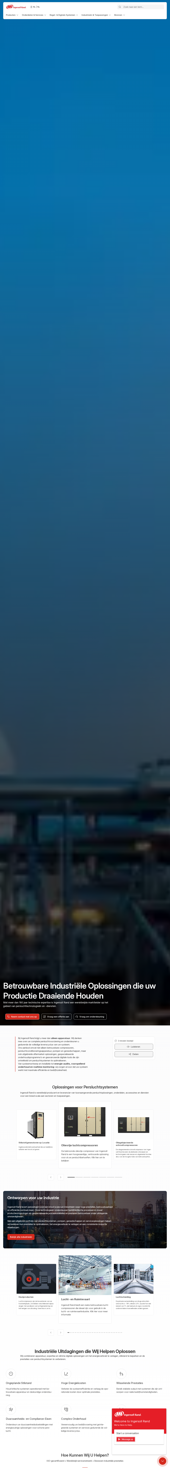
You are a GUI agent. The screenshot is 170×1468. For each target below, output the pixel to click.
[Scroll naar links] (51, 1177)
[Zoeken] (119, 7)
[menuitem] (12, 15)
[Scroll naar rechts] (61, 1177)
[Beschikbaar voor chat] (162, 1461)
